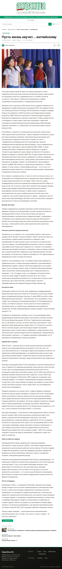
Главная (4, 29)
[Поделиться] (58, 45)
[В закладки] (54, 45)
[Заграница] (31, 8)
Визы (44, 551)
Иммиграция (51, 551)
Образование (12, 29)
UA (56, 24)
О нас (46, 558)
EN (59, 24)
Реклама (40, 558)
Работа (39, 551)
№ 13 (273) (29, 40)
